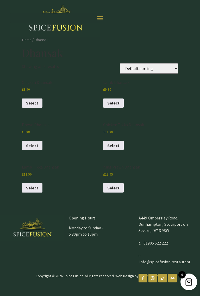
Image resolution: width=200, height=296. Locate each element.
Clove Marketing (152, 276)
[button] (100, 18)
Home (27, 39)
